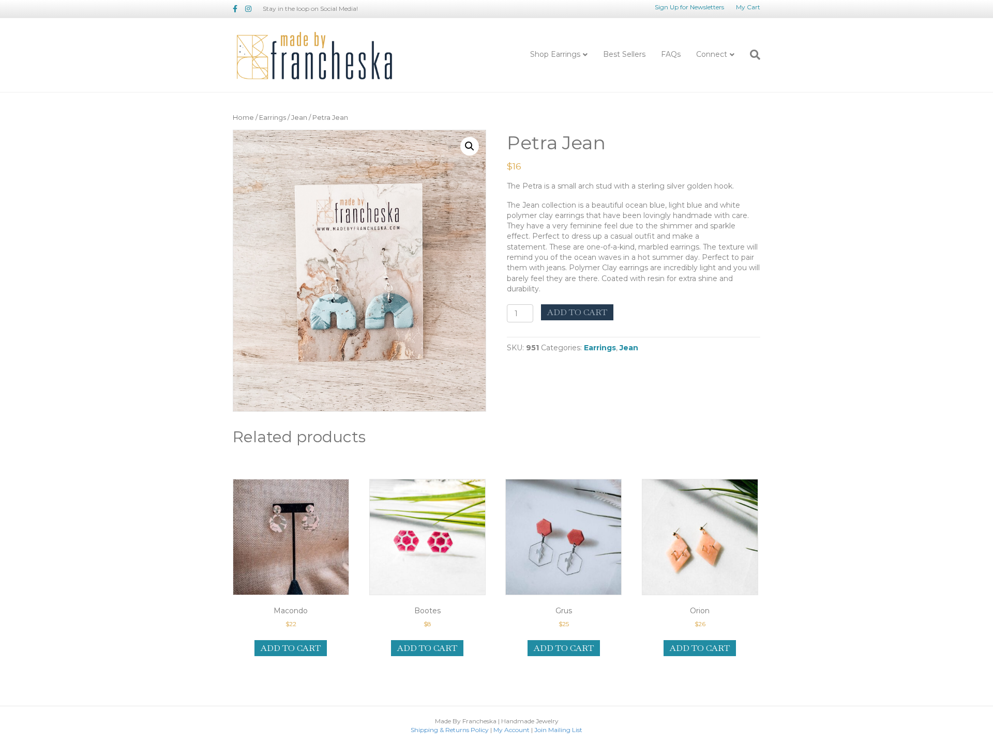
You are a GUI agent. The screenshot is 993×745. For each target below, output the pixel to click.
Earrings (272, 117)
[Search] (751, 55)
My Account (511, 730)
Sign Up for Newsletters (689, 7)
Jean (299, 117)
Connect (711, 54)
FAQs (671, 54)
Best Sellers (624, 54)
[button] (469, 146)
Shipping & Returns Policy (450, 730)
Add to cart (577, 312)
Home (243, 117)
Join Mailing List (558, 730)
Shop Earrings (555, 54)
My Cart (748, 7)
